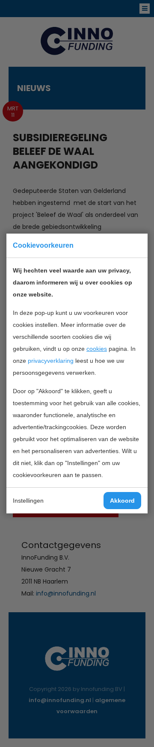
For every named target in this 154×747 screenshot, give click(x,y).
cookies (96, 348)
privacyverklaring (51, 360)
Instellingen (28, 500)
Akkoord (122, 500)
